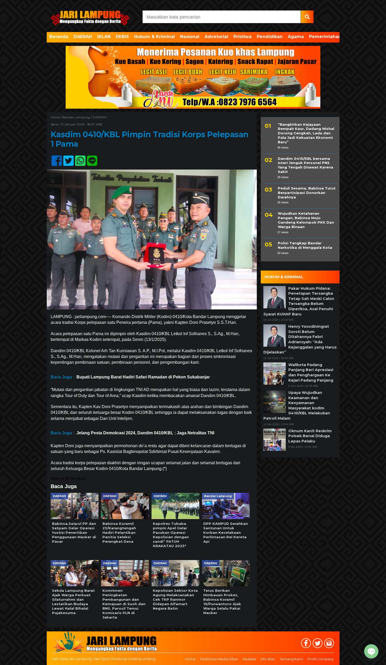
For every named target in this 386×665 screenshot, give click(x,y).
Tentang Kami (291, 659)
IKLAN (104, 36)
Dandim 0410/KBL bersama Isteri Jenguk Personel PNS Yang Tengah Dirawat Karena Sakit (305, 165)
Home (190, 659)
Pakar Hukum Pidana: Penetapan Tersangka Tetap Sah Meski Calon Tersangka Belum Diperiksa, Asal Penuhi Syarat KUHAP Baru (298, 301)
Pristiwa (242, 36)
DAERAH (83, 36)
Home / (56, 117)
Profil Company (320, 659)
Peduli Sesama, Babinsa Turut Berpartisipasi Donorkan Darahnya (307, 192)
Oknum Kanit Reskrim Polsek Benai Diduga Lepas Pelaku (310, 436)
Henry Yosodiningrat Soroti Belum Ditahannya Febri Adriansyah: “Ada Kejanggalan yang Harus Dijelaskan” (300, 339)
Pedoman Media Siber (219, 659)
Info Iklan (267, 659)
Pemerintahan (325, 36)
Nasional (189, 36)
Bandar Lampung (76, 117)
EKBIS (122, 36)
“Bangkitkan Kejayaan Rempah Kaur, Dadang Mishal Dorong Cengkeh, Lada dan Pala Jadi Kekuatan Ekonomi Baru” (306, 133)
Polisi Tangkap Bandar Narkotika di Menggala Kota (305, 245)
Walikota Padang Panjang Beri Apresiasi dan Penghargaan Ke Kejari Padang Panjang (310, 372)
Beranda (58, 36)
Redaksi (249, 659)
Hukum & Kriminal (154, 36)
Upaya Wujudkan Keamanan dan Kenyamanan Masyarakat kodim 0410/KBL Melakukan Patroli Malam (296, 405)
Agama (296, 36)
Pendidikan (270, 36)
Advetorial (216, 36)
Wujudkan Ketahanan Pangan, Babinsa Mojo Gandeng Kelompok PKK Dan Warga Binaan (306, 220)
